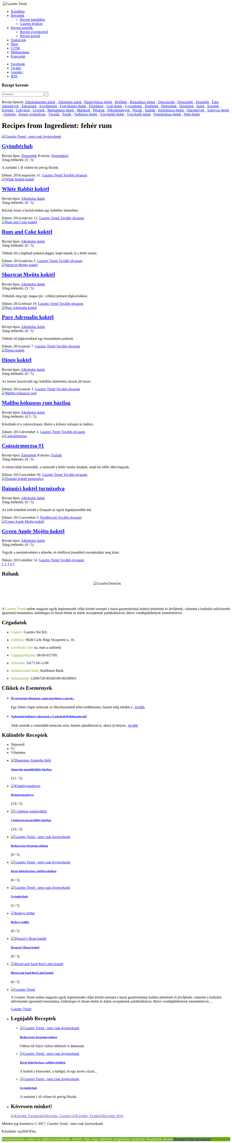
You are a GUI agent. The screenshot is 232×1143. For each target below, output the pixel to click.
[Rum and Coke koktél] (19, 222)
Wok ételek (192, 114)
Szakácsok (18, 40)
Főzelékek (96, 106)
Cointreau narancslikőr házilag (31, 820)
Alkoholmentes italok (40, 102)
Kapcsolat (18, 56)
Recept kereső (30, 36)
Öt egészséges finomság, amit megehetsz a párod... (42, 698)
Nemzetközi (59, 156)
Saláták (150, 110)
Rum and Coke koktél (27, 232)
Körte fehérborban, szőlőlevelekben (33, 871)
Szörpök (10, 114)
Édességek (29, 106)
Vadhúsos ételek (85, 114)
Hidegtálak (169, 106)
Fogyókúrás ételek (73, 106)
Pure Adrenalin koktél (28, 317)
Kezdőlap (18, 11)
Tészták (53, 114)
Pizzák (137, 110)
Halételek (151, 106)
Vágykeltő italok (139, 114)
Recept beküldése (32, 20)
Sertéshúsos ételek (171, 110)
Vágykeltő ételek (112, 114)
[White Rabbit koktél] (18, 179)
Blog (14, 44)
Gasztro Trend (52, 175)
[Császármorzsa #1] (14, 436)
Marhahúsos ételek (60, 110)
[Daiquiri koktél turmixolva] (22, 479)
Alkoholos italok (70, 102)
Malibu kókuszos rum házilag (36, 403)
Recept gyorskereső (34, 32)
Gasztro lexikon (31, 24)
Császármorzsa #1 (23, 446)
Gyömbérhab (17, 146)
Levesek (39, 110)
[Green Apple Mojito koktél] (23, 521)
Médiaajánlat (20, 52)
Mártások (83, 110)
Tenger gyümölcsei (32, 114)
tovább (140, 707)
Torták (66, 114)
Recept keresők (22, 28)
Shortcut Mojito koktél (28, 274)
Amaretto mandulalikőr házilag (31, 769)
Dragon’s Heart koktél (25, 947)
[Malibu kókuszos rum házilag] (19, 393)
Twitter (16, 68)
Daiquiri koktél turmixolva (33, 488)
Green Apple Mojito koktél (33, 531)
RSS (14, 76)
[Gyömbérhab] (31, 136)
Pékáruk (99, 110)
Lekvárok (23, 110)
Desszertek (185, 102)
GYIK (15, 48)
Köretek (213, 106)
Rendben (180, 1139)
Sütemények (195, 110)
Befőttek (121, 102)
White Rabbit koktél (25, 189)
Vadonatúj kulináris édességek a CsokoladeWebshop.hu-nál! (49, 716)
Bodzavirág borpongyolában (29, 845)
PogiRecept (49, 517)
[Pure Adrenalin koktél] (19, 308)
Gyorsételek (133, 106)
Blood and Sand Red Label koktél (32, 972)
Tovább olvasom (75, 175)
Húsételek (186, 106)
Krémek (7, 110)
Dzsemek (202, 102)
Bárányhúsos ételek (98, 102)
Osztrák (56, 455)
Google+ (17, 72)
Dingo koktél (16, 360)
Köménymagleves (22, 794)
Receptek (17, 15)
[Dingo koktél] (13, 350)
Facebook (18, 64)
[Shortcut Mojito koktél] (20, 265)
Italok (200, 106)
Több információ (198, 1139)
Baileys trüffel (20, 922)
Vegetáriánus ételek (167, 114)
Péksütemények (118, 110)
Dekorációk (166, 102)
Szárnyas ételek (218, 110)
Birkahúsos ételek (142, 102)
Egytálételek (48, 106)
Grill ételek (114, 106)
